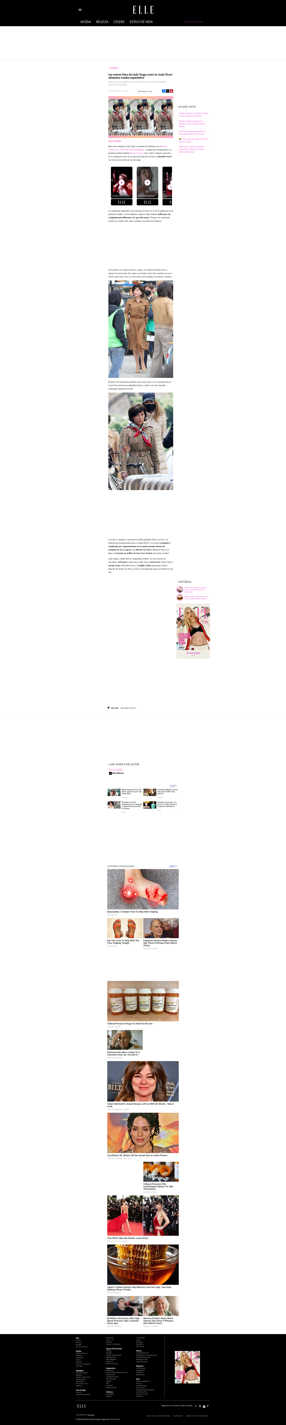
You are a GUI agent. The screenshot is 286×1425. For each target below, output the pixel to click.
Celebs (119, 22)
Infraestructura (143, 1357)
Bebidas (79, 1375)
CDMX (138, 1340)
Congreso (140, 1338)
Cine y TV (110, 1340)
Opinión (139, 1344)
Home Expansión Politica (116, 1372)
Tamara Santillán (116, 769)
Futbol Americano (114, 1355)
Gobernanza (141, 1385)
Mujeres (109, 1385)
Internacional (112, 1377)
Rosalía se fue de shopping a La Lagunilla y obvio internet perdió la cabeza (192, 124)
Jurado (79, 1386)
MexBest (80, 1370)
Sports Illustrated (114, 1348)
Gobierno (110, 1394)
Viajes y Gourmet (83, 1364)
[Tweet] (167, 91)
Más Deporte (111, 1359)
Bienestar (80, 1381)
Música (109, 1342)
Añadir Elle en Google (146, 91)
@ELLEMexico (118, 773)
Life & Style (81, 1390)
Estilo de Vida (82, 1383)
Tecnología (111, 1379)
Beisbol (109, 1353)
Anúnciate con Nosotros (197, 1416)
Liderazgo (140, 1370)
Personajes (80, 1379)
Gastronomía (82, 1373)
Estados (139, 1342)
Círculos (80, 1357)
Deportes (110, 1338)
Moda (85, 22)
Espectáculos (81, 1353)
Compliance (178, 1416)
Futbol (109, 1351)
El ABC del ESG (142, 1394)
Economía (110, 1375)
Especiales (140, 1375)
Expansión (110, 1368)
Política (109, 1392)
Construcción (142, 1353)
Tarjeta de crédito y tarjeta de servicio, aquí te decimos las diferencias (195, 589)
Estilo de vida (141, 22)
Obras (108, 1381)
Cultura (79, 1366)
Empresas (110, 1370)
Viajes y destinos (83, 1377)
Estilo (78, 1392)
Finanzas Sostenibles (145, 1390)
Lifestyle (109, 1361)
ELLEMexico (195, 1406)
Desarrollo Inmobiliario (146, 1355)
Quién (78, 1351)
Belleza (102, 22)
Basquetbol (111, 1357)
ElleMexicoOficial (209, 1405)
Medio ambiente (142, 1381)
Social (139, 1383)
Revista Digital (193, 653)
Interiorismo (141, 1361)
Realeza (79, 1355)
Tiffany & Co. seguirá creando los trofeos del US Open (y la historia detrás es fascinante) (191, 149)
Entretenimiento (83, 1394)
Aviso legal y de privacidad (158, 1416)
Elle (77, 1338)
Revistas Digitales (194, 22)
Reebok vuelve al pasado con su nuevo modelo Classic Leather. (196, 597)
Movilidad (140, 1388)
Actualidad (141, 1368)
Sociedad (140, 1346)
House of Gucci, (137, 152)
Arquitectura (142, 1359)
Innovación (141, 1392)
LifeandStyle (111, 1387)
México (109, 1396)
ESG (107, 1383)
